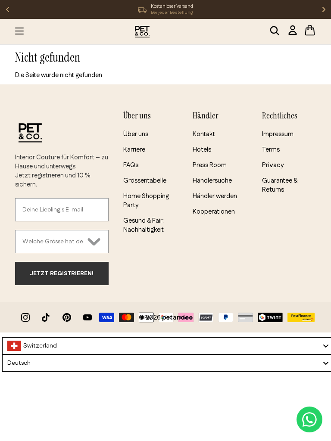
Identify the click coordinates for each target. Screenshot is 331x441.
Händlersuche (212, 180)
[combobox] (52, 241)
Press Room (210, 165)
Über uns (135, 134)
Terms (271, 149)
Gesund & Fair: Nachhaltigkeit (143, 225)
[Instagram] (25, 317)
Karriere (134, 149)
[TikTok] (46, 317)
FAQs (130, 165)
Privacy (273, 165)
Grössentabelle (144, 180)
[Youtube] (87, 317)
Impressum (278, 134)
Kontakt (204, 134)
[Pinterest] (66, 317)
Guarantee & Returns (279, 185)
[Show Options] (94, 241)
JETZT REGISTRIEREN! (62, 273)
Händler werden (215, 196)
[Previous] (7, 9)
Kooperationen (214, 211)
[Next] (323, 9)
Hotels (202, 149)
